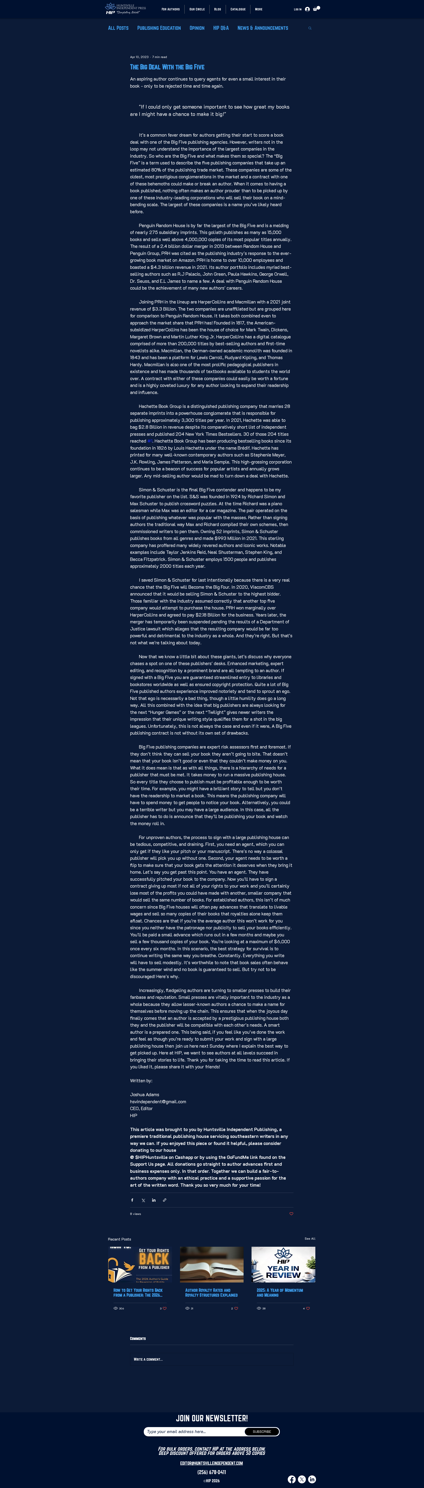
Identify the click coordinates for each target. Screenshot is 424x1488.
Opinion (197, 28)
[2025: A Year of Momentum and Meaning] (283, 1264)
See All (310, 1238)
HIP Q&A (221, 28)
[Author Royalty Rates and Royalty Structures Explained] (212, 1264)
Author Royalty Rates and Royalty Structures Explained (211, 1293)
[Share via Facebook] (132, 1200)
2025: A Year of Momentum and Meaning (280, 1293)
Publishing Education (159, 28)
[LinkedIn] (312, 1479)
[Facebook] (292, 1479)
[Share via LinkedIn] (154, 1200)
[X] (302, 1479)
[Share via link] (165, 1200)
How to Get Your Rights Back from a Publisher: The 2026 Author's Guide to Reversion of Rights (138, 1293)
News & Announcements (263, 28)
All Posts (118, 28)
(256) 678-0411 (211, 1472)
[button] (310, 28)
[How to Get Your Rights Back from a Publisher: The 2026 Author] (140, 1264)
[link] (316, 8)
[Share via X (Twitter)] (143, 1200)
